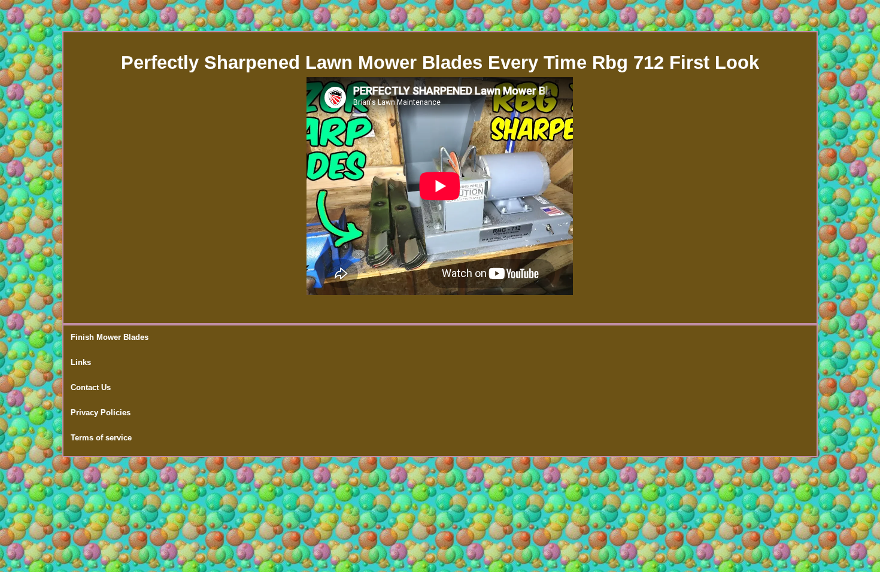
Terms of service (101, 437)
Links (81, 362)
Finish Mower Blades (109, 337)
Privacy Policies (101, 412)
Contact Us (91, 387)
